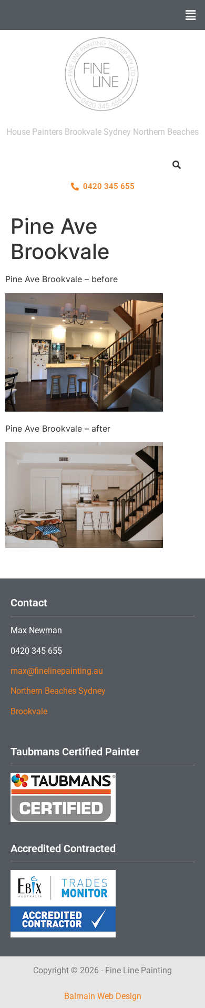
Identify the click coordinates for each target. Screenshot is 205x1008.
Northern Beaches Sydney (58, 691)
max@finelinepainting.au (57, 671)
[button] (191, 15)
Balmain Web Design (102, 996)
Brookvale (29, 711)
